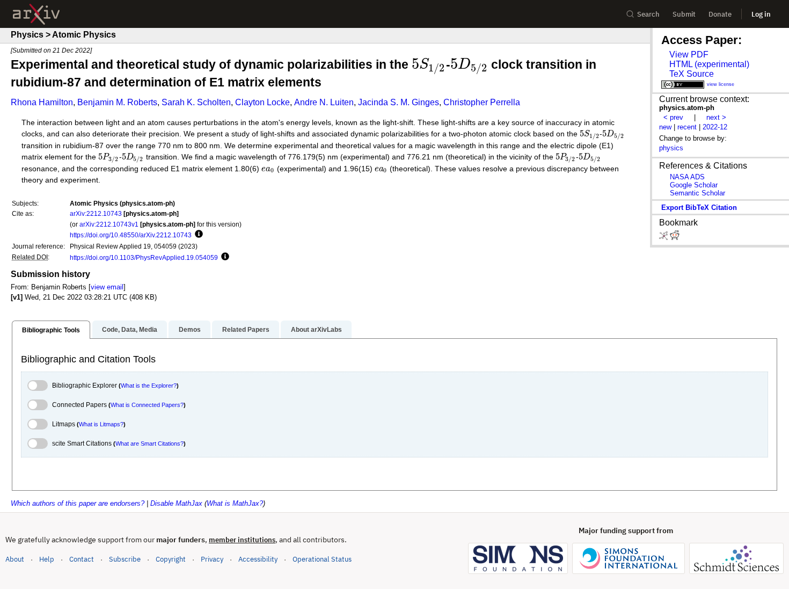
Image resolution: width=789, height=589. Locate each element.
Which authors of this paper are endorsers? (77, 503)
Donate (720, 14)
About (14, 559)
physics (671, 148)
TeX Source (691, 73)
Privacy (212, 559)
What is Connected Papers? (147, 405)
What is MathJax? (235, 503)
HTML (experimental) (709, 64)
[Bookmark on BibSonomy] (664, 238)
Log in (761, 14)
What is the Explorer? (149, 385)
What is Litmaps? (101, 424)
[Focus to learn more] (197, 234)
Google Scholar (694, 185)
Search (648, 14)
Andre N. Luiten (324, 102)
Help (46, 559)
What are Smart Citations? (149, 443)
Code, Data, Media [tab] (129, 329)
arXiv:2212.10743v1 (108, 224)
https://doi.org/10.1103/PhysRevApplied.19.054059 (144, 257)
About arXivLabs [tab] (316, 329)
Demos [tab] (190, 329)
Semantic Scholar (697, 193)
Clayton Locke (262, 102)
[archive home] (36, 14)
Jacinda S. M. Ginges (398, 102)
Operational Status (322, 559)
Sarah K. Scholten (196, 102)
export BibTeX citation (699, 207)
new (665, 127)
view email (107, 287)
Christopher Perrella (481, 102)
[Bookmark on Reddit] (675, 238)
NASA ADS (687, 177)
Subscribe (125, 559)
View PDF (688, 54)
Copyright (171, 559)
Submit (684, 14)
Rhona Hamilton (42, 102)
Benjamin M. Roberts (117, 102)
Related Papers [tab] (245, 329)
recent (687, 127)
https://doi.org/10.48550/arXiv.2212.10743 (131, 234)
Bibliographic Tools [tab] (51, 330)
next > (716, 117)
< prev (673, 117)
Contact (81, 559)
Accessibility (257, 559)
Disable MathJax (176, 503)
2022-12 (715, 127)
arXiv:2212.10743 (96, 213)
